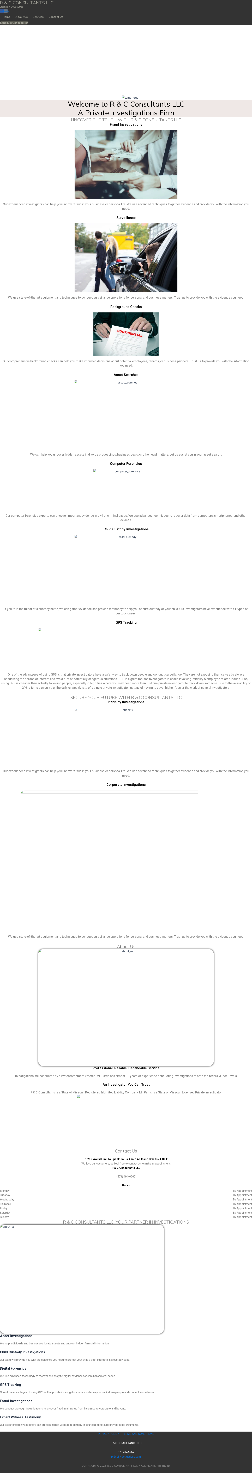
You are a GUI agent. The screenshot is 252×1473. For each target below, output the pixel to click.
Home (6, 16)
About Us (21, 16)
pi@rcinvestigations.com (126, 1456)
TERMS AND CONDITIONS (138, 1434)
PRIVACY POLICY (108, 1434)
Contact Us (56, 16)
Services (38, 16)
